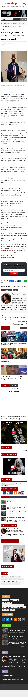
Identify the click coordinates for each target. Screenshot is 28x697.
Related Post (5, 328)
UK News (9, 581)
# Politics (15, 290)
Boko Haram (6, 609)
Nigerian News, (21, 43)
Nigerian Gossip (21, 607)
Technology (12, 584)
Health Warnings (7, 602)
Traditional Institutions (9, 607)
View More (24, 328)
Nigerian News (8, 26)
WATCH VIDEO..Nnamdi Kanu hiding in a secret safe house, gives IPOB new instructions (17, 507)
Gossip (3, 581)
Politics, (3, 44)
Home (2, 26)
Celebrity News (14, 600)
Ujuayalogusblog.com (7, 250)
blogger (5, 385)
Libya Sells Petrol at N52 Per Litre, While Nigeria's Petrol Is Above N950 (13, 344)
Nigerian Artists (16, 581)
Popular (5, 497)
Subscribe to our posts (9, 307)
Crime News (5, 600)
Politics (14, 26)
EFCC (3, 366)
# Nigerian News (8, 290)
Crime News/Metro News (9, 605)
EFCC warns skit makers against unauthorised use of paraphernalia (13, 360)
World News (4, 579)
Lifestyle (18, 576)
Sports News (20, 605)
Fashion (12, 609)
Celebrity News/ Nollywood (16, 579)
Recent (14, 497)
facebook (13, 385)
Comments (23, 497)
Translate (5, 485)
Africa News (4, 584)
